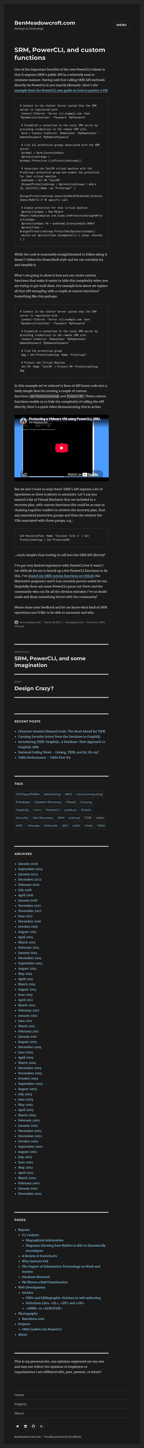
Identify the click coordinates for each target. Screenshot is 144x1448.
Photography (28, 1313)
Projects (24, 1324)
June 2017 (25, 916)
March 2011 (26, 1026)
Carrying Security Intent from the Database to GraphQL (59, 736)
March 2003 (27, 1115)
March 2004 (27, 1063)
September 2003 (30, 1084)
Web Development (32, 1287)
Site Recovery (43, 818)
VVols (89, 825)
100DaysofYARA (27, 794)
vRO (65, 825)
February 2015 (28, 947)
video (100, 818)
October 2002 (28, 1141)
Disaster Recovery (48, 802)
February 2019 (28, 885)
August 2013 (27, 989)
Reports (24, 1230)
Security (22, 818)
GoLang (86, 802)
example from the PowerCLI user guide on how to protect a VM (61, 90)
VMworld (50, 825)
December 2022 (29, 879)
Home (19, 1395)
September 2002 (30, 1146)
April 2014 (25, 979)
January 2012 (27, 1015)
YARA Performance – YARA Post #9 (44, 757)
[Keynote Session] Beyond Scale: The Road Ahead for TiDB (61, 731)
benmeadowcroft (30, 622)
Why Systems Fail (35, 1261)
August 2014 (27, 968)
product (70, 810)
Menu (121, 25)
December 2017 (29, 905)
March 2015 (26, 942)
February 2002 (29, 1183)
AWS (68, 794)
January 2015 (27, 953)
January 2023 (28, 874)
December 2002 (29, 1131)
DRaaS (71, 802)
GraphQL (22, 810)
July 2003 (25, 1094)
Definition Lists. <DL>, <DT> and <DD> (55, 1303)
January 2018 (27, 900)
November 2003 (30, 1073)
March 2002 (27, 1178)
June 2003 (25, 1099)
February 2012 (28, 1010)
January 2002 (28, 1188)
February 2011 (28, 1031)
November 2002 (30, 1136)
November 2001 (29, 1194)
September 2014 (30, 963)
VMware (19, 626)
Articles (27, 1292)
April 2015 (25, 937)
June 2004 (25, 1052)
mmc (37, 810)
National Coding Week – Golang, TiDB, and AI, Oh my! (58, 752)
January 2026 (28, 864)
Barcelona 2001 (33, 1319)
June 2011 (25, 1021)
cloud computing (89, 794)
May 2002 (25, 1167)
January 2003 (28, 1125)
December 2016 (29, 921)
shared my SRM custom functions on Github (61, 576)
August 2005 (27, 1042)
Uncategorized (74, 622)
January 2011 (27, 1036)
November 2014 (29, 958)
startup (74, 818)
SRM (102, 622)
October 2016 (28, 926)
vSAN (76, 825)
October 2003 (28, 1078)
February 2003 (29, 1120)
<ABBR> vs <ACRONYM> (44, 1308)
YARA (101, 825)
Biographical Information (45, 1240)
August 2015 (27, 932)
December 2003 (29, 1068)
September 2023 (30, 869)
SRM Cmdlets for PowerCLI (42, 1329)
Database (23, 802)
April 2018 (25, 895)
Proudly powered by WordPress (62, 1436)
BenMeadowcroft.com (44, 23)
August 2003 (27, 1089)
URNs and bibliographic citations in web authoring (63, 1298)
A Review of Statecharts (39, 1256)
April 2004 (26, 1057)
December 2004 (29, 1047)
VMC (19, 825)
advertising (52, 794)
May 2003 (25, 1104)
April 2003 (25, 1110)
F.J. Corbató (30, 1235)
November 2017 (29, 911)
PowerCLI (92, 622)
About (22, 1334)
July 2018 (25, 890)
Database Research (36, 1277)
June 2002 (25, 1162)
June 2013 (25, 995)
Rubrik (86, 810)
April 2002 (26, 1173)
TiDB (87, 818)
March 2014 (26, 984)
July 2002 (25, 1157)
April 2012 (25, 1000)
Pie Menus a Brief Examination (45, 1282)
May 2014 (25, 974)
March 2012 (26, 1005)
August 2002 (27, 1152)
